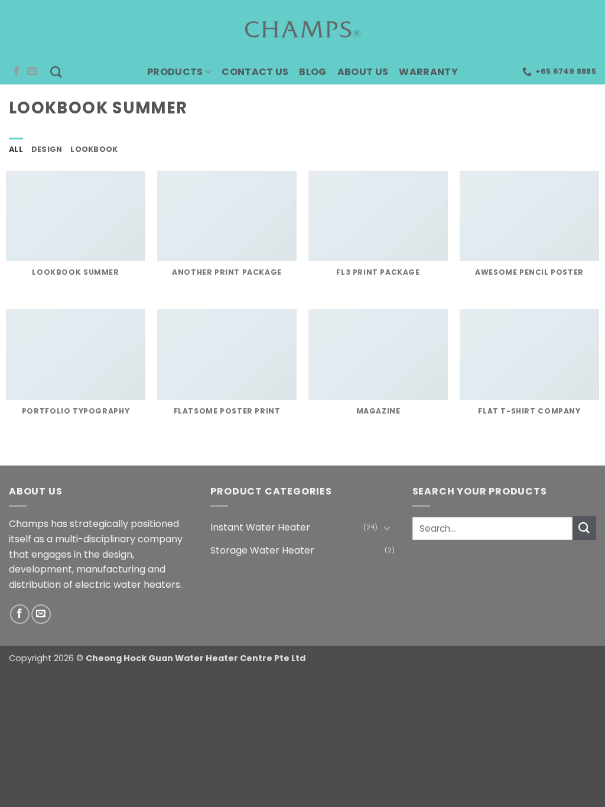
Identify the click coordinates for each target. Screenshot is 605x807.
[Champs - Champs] (303, 29)
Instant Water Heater (260, 527)
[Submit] (584, 527)
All (16, 149)
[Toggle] (387, 527)
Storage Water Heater (262, 550)
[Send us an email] (32, 71)
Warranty (428, 72)
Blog (312, 72)
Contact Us (255, 72)
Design (47, 149)
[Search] (55, 71)
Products (175, 72)
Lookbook (94, 149)
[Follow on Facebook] (16, 71)
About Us (363, 72)
